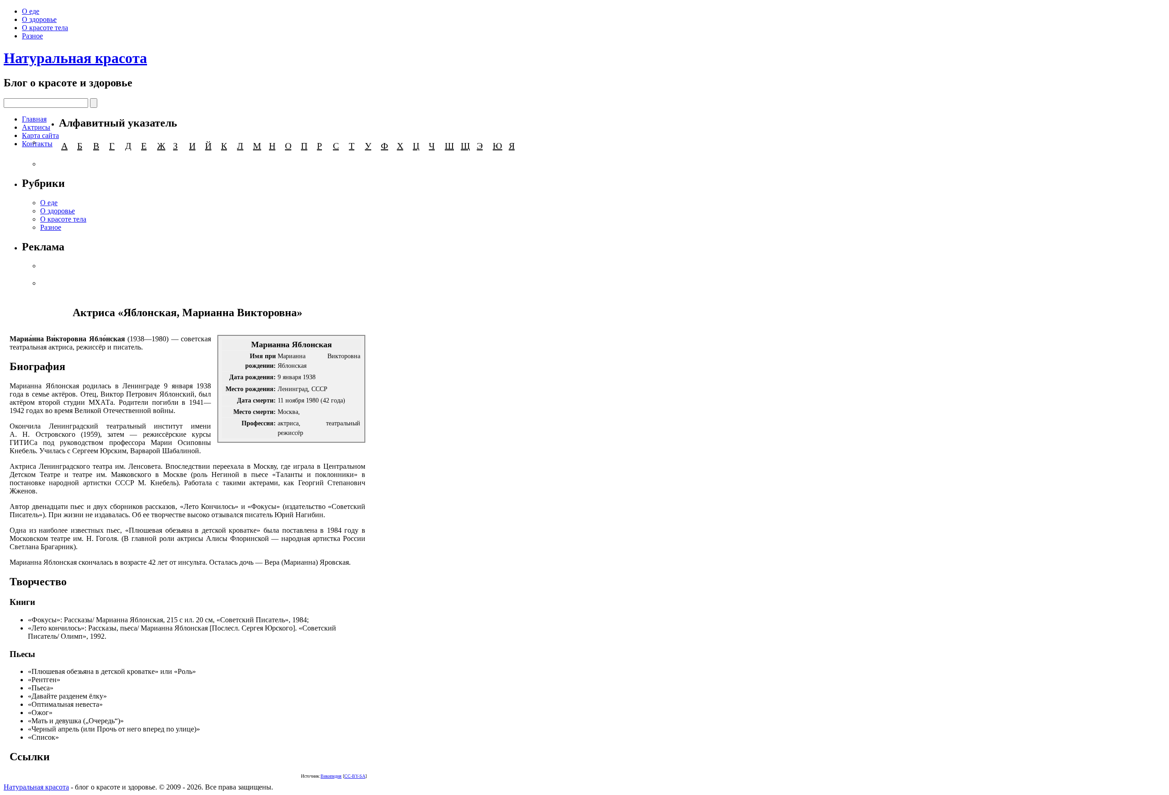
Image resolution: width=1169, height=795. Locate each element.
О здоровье (39, 19)
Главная (34, 119)
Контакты (37, 144)
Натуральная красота (75, 58)
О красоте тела (45, 28)
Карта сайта (40, 135)
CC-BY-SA (354, 776)
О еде (30, 11)
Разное (32, 36)
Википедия (331, 776)
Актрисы (36, 127)
